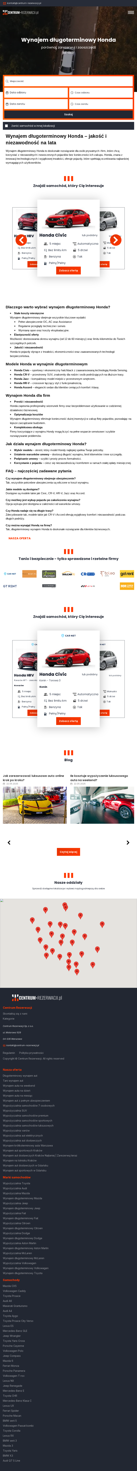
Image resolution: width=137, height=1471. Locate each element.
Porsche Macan (12, 1415)
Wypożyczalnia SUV (15, 1110)
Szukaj (68, 114)
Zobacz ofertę (68, 270)
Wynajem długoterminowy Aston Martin (26, 1248)
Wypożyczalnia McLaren (17, 1253)
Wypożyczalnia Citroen (16, 1223)
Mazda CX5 (10, 1285)
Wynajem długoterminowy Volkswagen (26, 1268)
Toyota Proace (12, 1295)
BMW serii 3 (10, 1440)
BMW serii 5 (10, 1420)
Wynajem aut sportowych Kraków (22, 1150)
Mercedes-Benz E (13, 1390)
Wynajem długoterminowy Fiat (20, 1218)
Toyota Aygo (10, 1315)
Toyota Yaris (10, 1450)
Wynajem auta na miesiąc (17, 1095)
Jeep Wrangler (12, 1335)
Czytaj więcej (68, 852)
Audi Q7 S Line (11, 1460)
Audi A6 (7, 1300)
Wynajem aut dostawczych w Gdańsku (25, 1165)
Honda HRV (24, 675)
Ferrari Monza (11, 1365)
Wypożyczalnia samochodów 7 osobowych (29, 1105)
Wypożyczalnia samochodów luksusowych (28, 1125)
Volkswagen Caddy (14, 1290)
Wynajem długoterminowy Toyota (22, 1273)
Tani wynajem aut (13, 1080)
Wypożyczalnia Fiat (14, 1213)
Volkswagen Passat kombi (18, 1425)
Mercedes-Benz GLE (15, 1330)
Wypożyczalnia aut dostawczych (22, 1140)
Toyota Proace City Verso (18, 1320)
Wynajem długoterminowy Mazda (22, 1198)
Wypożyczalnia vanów (16, 1130)
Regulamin (9, 1052)
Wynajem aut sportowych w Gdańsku (24, 1170)
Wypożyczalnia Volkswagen (19, 1263)
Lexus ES (8, 1325)
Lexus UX (8, 1405)
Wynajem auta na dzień (16, 1090)
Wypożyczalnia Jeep (15, 1203)
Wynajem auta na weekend (19, 1085)
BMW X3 (8, 1455)
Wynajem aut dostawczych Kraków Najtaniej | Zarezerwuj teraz (40, 1155)
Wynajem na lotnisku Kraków (20, 1160)
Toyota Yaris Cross (14, 1340)
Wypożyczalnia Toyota (16, 1183)
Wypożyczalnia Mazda (16, 1193)
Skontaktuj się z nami (15, 1013)
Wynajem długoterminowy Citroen (23, 1228)
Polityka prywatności (31, 1052)
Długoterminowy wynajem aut (20, 1075)
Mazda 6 (8, 1360)
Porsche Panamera (14, 1370)
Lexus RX (8, 1435)
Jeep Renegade (12, 1385)
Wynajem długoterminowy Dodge (22, 1238)
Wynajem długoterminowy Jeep (21, 1208)
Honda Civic (53, 235)
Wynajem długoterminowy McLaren (23, 1258)
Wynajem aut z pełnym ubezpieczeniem (26, 1100)
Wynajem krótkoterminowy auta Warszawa (28, 1145)
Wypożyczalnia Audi (15, 1188)
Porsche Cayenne (13, 1345)
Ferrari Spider (11, 1410)
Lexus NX (8, 1380)
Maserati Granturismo (15, 1305)
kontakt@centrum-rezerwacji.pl (24, 3)
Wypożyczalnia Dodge (16, 1233)
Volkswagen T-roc (14, 1375)
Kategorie (8, 1018)
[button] (84, 936)
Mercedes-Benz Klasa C (17, 1400)
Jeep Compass (12, 1355)
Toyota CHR (10, 1395)
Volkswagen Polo (13, 1350)
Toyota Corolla (11, 1430)
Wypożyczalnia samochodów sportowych (27, 1120)
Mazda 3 (8, 1445)
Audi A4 (7, 1310)
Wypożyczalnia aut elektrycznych (23, 1135)
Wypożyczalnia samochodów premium (25, 1115)
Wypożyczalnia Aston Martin (19, 1243)
